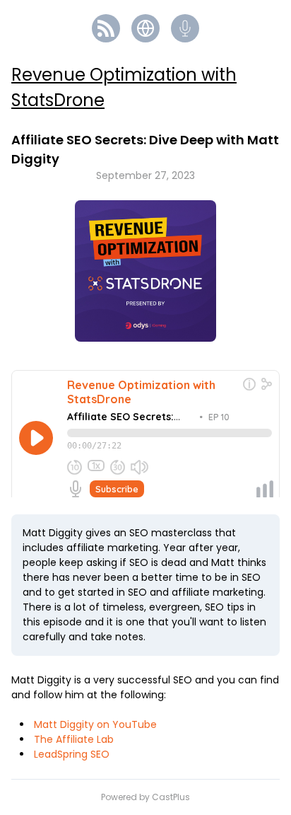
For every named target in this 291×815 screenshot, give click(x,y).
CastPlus (171, 797)
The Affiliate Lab (74, 739)
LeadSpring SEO (71, 754)
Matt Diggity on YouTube (95, 724)
